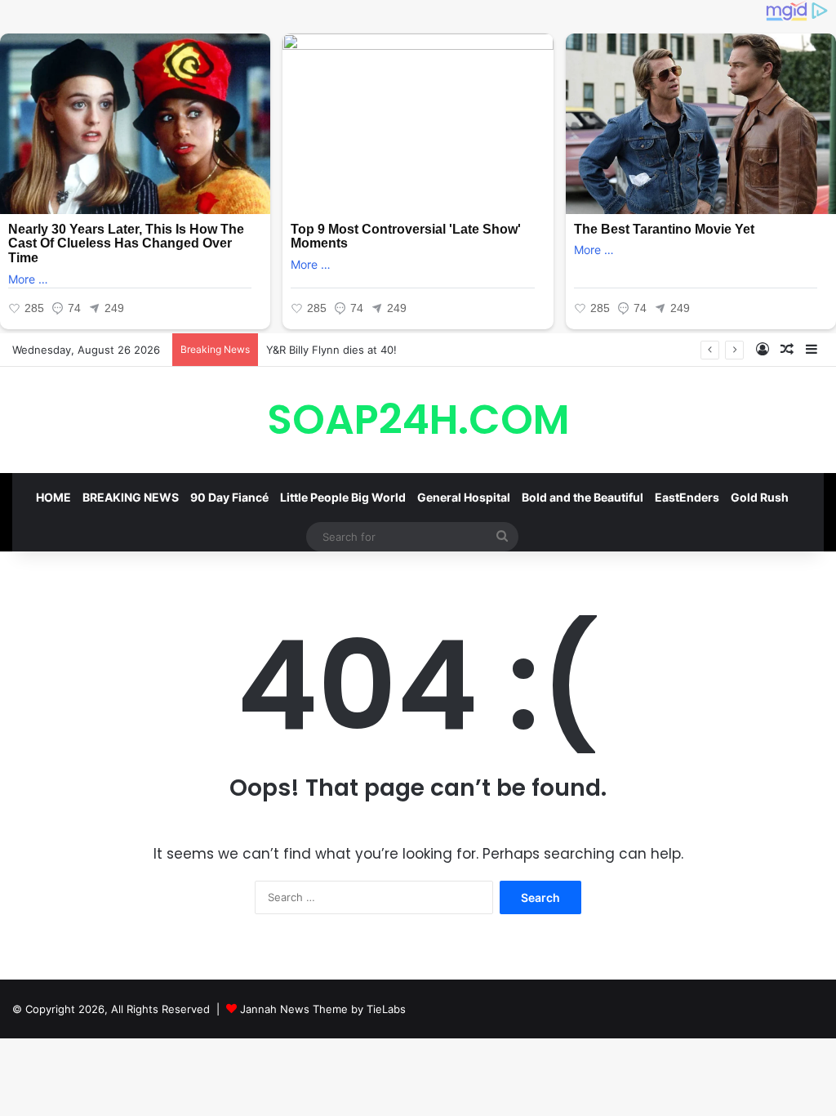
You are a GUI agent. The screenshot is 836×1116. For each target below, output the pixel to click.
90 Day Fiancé (229, 497)
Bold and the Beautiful (582, 497)
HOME (53, 497)
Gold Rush (760, 497)
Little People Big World (343, 497)
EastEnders (687, 497)
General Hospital (463, 497)
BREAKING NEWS (130, 497)
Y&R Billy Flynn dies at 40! (331, 349)
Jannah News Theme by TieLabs (323, 1009)
